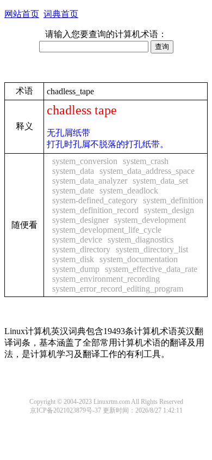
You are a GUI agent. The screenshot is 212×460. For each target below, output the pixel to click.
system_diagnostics (140, 239)
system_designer (80, 220)
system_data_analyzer (89, 180)
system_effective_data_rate (151, 269)
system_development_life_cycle (106, 229)
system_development (150, 220)
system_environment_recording (106, 278)
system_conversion (84, 161)
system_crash (146, 161)
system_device (77, 239)
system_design (169, 210)
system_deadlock (128, 190)
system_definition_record (95, 210)
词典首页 (60, 14)
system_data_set (160, 180)
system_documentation (138, 259)
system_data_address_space (147, 170)
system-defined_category (95, 200)
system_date (73, 190)
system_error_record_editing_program (117, 288)
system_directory (81, 249)
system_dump (75, 269)
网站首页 (21, 14)
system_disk (73, 259)
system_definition (173, 200)
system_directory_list (152, 249)
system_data (73, 170)
